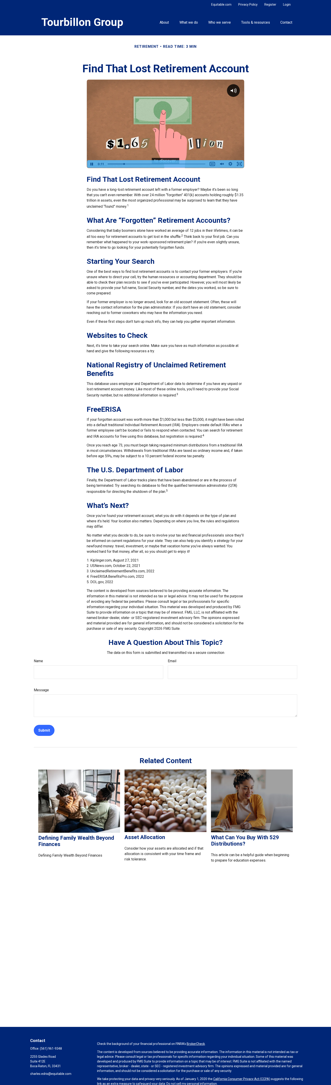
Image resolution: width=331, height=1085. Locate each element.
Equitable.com (221, 4)
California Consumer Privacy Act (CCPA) (241, 1079)
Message (41, 690)
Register (270, 4)
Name (38, 661)
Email (172, 661)
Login (287, 4)
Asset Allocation (145, 837)
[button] (164, 22)
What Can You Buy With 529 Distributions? (245, 840)
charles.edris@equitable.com (50, 1074)
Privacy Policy (248, 4)
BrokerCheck (196, 1044)
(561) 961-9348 (51, 1048)
